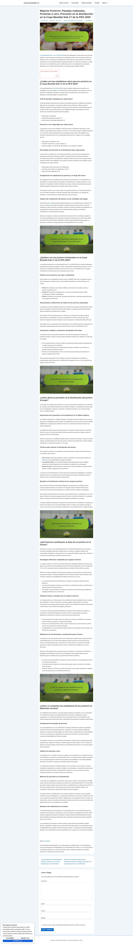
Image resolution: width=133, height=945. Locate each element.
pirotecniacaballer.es (31, 3)
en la (55, 451)
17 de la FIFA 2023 (57, 55)
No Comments (89, 20)
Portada (97, 3)
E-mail (43, 911)
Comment (44, 881)
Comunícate (75, 3)
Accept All (17, 941)
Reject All (25, 938)
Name (42, 903)
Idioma (104, 3)
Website (43, 918)
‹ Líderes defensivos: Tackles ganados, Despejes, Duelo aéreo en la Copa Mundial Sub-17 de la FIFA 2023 (51, 861)
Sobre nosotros (64, 3)
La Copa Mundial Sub (46, 55)
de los (49, 203)
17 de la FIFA (55, 88)
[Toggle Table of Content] (56, 76)
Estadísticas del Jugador (75, 20)
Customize (10, 938)
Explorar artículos (86, 3)
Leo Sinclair (46, 841)
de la (61, 315)
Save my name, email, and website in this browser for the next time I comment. (64, 925)
